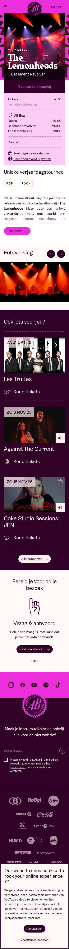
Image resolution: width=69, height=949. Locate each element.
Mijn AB (56, 7)
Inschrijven (62, 751)
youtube (34, 685)
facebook (22, 685)
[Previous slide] (51, 254)
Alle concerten (32, 559)
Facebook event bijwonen (32, 159)
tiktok (58, 685)
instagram (11, 685)
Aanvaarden (34, 929)
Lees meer (15, 231)
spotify (46, 685)
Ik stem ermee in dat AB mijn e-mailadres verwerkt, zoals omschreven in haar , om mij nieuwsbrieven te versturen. (34, 765)
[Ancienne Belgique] (34, 9)
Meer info (34, 918)
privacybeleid (17, 767)
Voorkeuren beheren (34, 940)
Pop (9, 183)
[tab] (32, 661)
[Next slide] (61, 254)
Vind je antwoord (32, 649)
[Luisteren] (60, 438)
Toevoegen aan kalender (31, 153)
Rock (26, 183)
